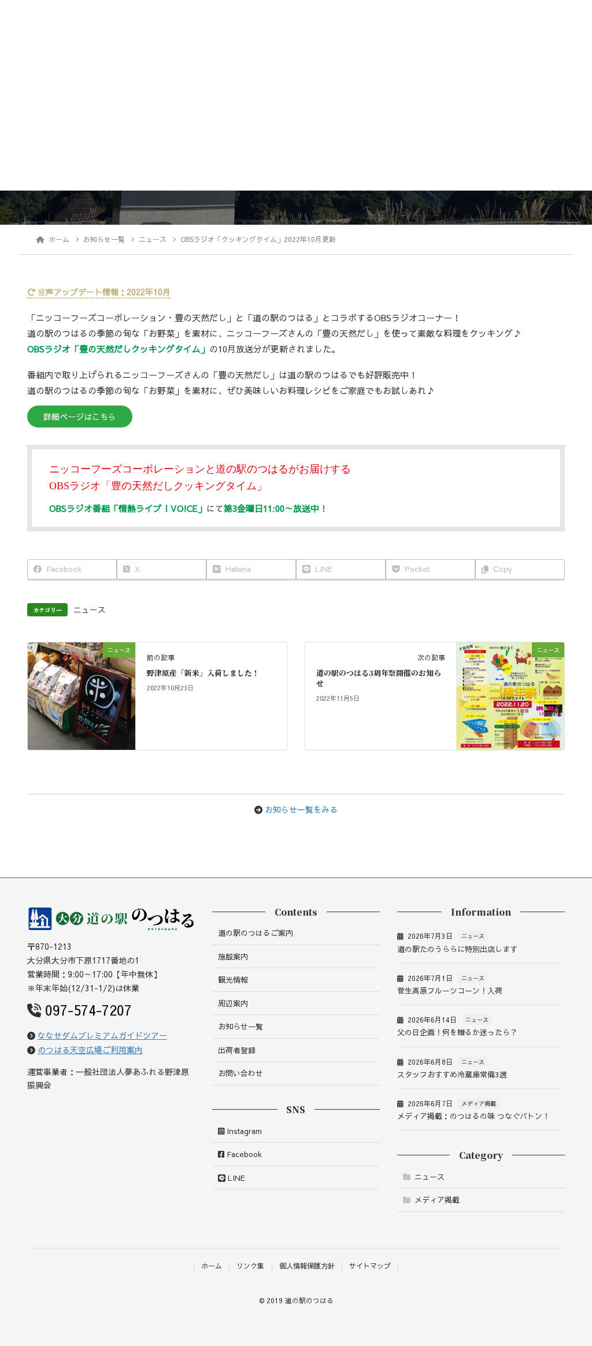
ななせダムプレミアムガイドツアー (102, 1035)
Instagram (243, 1131)
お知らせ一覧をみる (301, 809)
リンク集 (250, 1265)
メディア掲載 (478, 1103)
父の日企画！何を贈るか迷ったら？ (457, 1032)
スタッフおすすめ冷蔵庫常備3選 (451, 1074)
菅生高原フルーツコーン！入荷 (449, 991)
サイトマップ (370, 1265)
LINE (235, 1178)
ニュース (89, 609)
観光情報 (233, 980)
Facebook (243, 1154)
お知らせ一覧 (240, 1026)
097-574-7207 (88, 1010)
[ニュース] (81, 695)
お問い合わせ (240, 1073)
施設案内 (233, 956)
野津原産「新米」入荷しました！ (203, 672)
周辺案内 (233, 1003)
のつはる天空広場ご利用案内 (90, 1049)
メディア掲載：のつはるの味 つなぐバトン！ (473, 1116)
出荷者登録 (237, 1050)
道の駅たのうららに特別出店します (457, 949)
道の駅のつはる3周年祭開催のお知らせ (378, 678)
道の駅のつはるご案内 (255, 933)
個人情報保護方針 (307, 1265)
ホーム (211, 1265)
